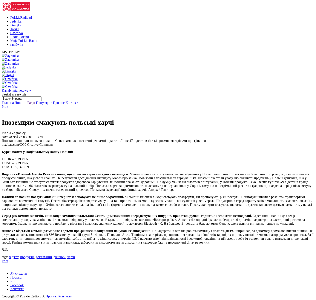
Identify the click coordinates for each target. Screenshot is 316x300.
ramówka (16, 44)
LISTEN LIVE (12, 52)
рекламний (44, 257)
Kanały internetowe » (16, 90)
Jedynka (15, 21)
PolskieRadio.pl (21, 17)
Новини (21, 103)
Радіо (31, 103)
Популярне (44, 103)
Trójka (14, 29)
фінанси (60, 257)
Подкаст (16, 277)
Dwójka (15, 25)
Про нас (59, 103)
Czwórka (16, 33)
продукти (27, 257)
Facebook (17, 285)
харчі (71, 257)
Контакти (73, 103)
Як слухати (18, 273)
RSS (13, 281)
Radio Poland (19, 37)
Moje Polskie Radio (23, 40)
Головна (8, 103)
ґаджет (13, 257)
